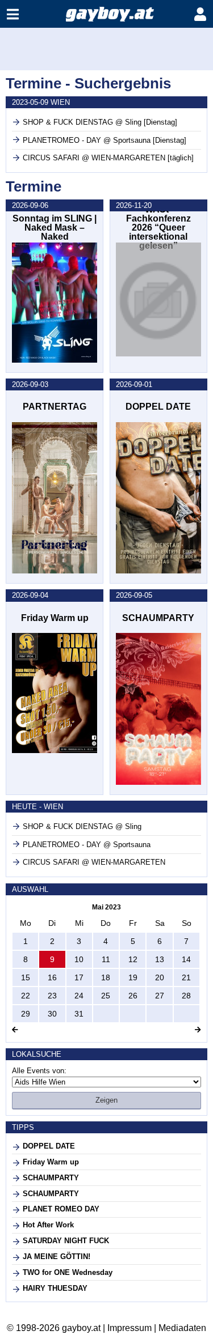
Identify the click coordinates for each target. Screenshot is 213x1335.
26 (132, 995)
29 (25, 1013)
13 (159, 959)
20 (159, 977)
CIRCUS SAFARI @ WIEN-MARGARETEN (94, 862)
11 (106, 959)
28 (186, 995)
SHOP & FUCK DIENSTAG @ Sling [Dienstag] (100, 122)
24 (78, 995)
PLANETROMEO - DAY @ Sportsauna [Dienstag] (104, 140)
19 (132, 977)
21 (186, 977)
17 (78, 977)
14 (186, 959)
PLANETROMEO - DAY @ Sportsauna (87, 844)
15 (25, 977)
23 (52, 995)
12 (132, 959)
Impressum (129, 1328)
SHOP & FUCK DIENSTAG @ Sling (82, 826)
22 (25, 995)
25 (105, 995)
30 (52, 1013)
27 (159, 995)
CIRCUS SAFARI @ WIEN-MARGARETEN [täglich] (108, 158)
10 (78, 959)
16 (52, 977)
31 (78, 1013)
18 (105, 977)
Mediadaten (182, 1328)
